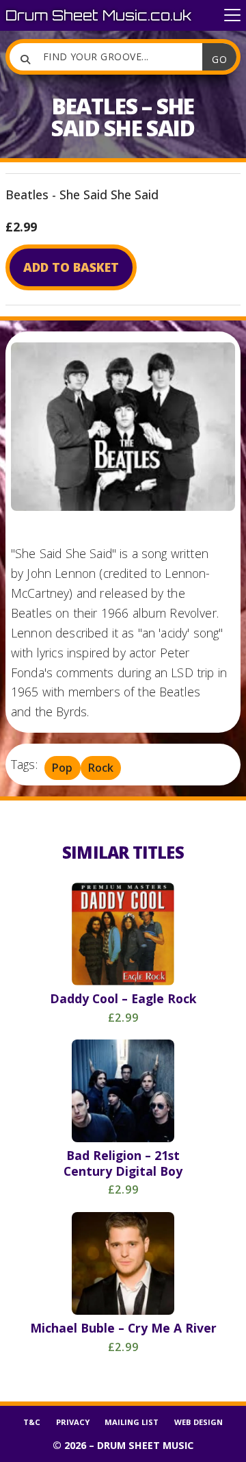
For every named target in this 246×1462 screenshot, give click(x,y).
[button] (232, 15)
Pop (62, 768)
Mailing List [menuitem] (132, 1422)
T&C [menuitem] (31, 1422)
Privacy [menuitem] (73, 1422)
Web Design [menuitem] (198, 1422)
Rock (100, 768)
